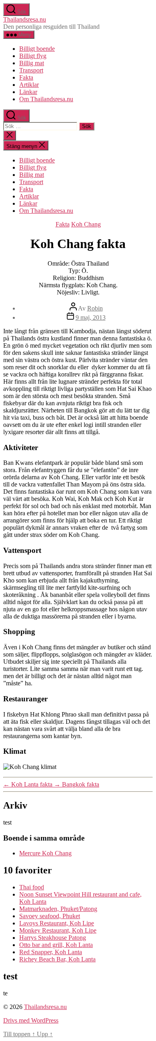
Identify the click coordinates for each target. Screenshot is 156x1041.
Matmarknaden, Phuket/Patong (58, 908)
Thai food (31, 887)
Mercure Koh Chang (45, 853)
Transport (31, 70)
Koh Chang (86, 224)
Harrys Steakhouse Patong (52, 937)
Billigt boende (37, 48)
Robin (95, 308)
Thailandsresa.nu (24, 19)
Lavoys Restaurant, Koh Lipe (56, 923)
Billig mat (31, 63)
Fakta (26, 77)
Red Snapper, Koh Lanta (50, 952)
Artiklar (29, 84)
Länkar (28, 91)
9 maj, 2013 (91, 317)
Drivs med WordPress (30, 1020)
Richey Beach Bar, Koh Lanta (57, 959)
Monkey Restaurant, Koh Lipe (57, 930)
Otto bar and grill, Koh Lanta (56, 944)
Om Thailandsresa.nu (46, 99)
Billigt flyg (32, 55)
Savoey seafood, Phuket (49, 916)
